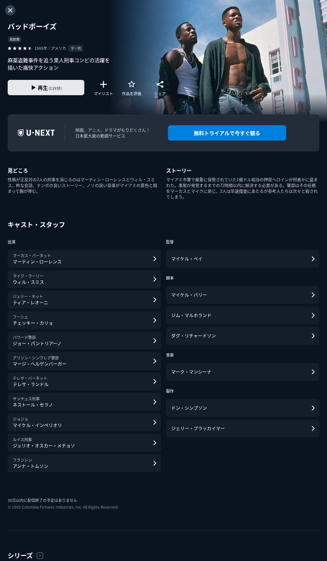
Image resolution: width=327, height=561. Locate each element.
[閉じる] (10, 10)
